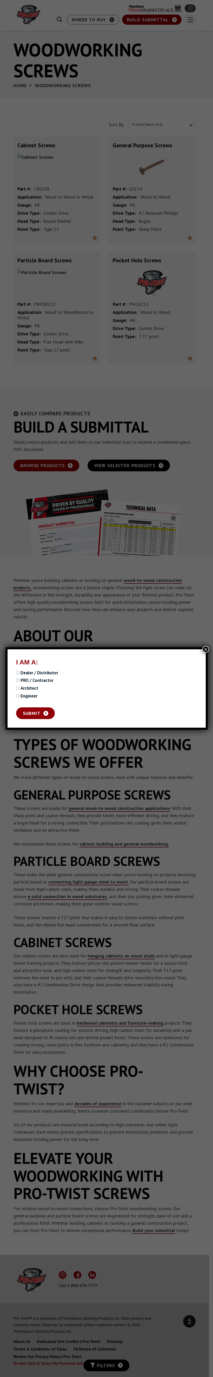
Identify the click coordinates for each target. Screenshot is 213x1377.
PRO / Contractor (37, 680)
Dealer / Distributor (39, 673)
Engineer (29, 696)
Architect (29, 688)
